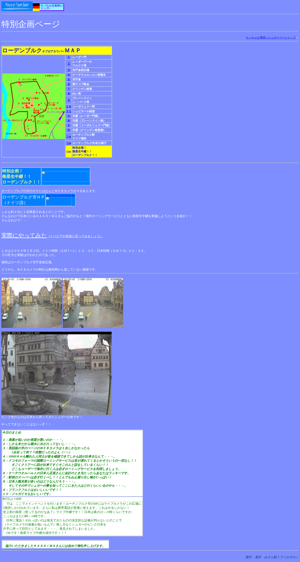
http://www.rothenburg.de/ (60, 195)
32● (68, 143)
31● (68, 136)
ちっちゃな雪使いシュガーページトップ (271, 37)
